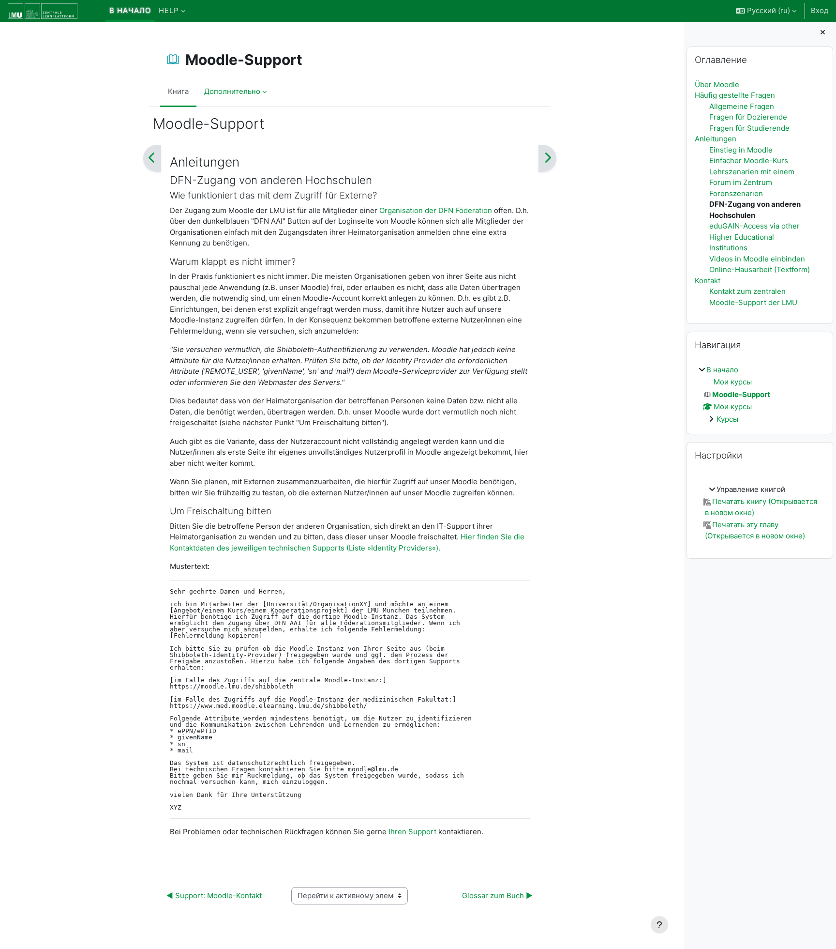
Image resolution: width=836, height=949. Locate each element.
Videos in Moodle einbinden (757, 258)
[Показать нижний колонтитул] (659, 925)
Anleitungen (715, 138)
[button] (766, 11)
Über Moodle (717, 84)
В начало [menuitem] (130, 10)
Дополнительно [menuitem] (232, 91)
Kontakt (707, 280)
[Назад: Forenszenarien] (152, 158)
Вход (819, 10)
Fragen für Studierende (749, 128)
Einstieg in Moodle (741, 149)
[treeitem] (759, 395)
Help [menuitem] (169, 10)
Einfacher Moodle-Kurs (748, 160)
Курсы (727, 419)
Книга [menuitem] (178, 91)
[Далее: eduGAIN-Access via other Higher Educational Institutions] (547, 158)
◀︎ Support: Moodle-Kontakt (214, 895)
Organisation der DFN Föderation (435, 210)
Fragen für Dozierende (748, 117)
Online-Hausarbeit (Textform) (759, 269)
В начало (722, 369)
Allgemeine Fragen (741, 106)
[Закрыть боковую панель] (823, 33)
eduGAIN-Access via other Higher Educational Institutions (754, 236)
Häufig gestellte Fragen (735, 95)
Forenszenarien (736, 193)
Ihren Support (411, 831)
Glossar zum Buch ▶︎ (497, 895)
